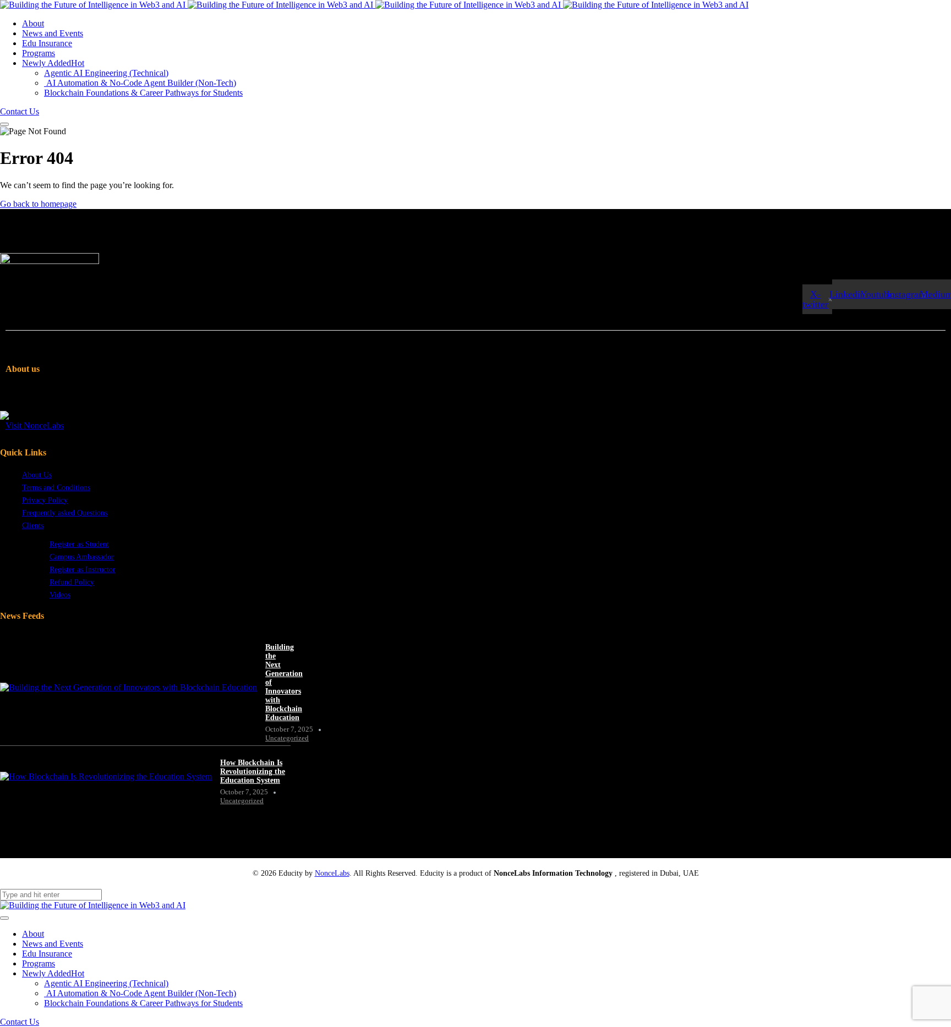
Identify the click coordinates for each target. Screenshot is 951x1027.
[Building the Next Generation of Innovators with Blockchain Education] (128, 687)
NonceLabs (332, 873)
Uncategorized (287, 738)
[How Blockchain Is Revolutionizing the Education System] (106, 776)
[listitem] (138, 403)
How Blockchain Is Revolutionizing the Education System (252, 771)
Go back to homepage (38, 203)
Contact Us (19, 111)
